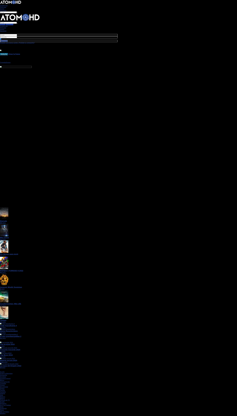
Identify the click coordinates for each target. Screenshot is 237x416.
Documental (4, 387)
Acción (2, 372)
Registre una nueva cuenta (9, 43)
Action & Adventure (6, 373)
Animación (3, 375)
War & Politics (4, 412)
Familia (2, 390)
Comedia (3, 62)
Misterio (2, 397)
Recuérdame (5, 39)
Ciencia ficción (5, 382)
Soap (2, 407)
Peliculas (3, 7)
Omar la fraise (14, 54)
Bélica (2, 380)
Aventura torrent (5, 378)
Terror (2, 410)
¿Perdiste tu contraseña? (26, 43)
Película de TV (5, 400)
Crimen (2, 385)
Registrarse (9, 24)
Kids (1, 395)
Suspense (3, 408)
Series (2, 9)
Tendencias (4, 5)
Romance (3, 403)
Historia (2, 393)
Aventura (3, 377)
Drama (8, 62)
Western (2, 413)
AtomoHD (3, 10)
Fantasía (3, 392)
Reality (2, 402)
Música (2, 398)
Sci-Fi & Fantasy (5, 405)
